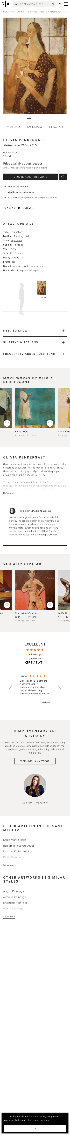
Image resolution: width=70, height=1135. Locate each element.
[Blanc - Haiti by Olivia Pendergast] (35, 408)
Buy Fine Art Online (13, 11)
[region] (35, 689)
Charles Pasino (26, 616)
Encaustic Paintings (15, 902)
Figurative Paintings (51, 11)
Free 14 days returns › (19, 186)
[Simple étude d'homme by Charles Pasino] (35, 590)
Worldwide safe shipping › (21, 192)
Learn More (45, 1120)
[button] (66, 4)
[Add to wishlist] (63, 177)
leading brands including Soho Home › (38, 197)
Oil (27, 236)
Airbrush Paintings (14, 897)
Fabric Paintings (13, 908)
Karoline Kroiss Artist (16, 851)
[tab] (35, 223)
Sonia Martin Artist (14, 839)
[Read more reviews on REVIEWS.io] (35, 663)
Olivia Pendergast (24, 140)
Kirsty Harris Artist (14, 857)
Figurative (16, 240)
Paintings (32, 11)
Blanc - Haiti (21, 431)
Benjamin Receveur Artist (18, 845)
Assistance (14, 126)
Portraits (18, 244)
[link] (52, 4)
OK (35, 1128)
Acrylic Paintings (13, 891)
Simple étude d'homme (26, 613)
